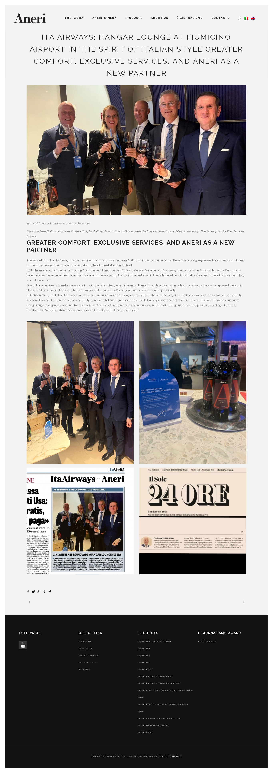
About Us (85, 641)
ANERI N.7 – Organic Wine (154, 641)
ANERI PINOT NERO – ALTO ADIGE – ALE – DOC (163, 707)
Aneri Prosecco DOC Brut (155, 676)
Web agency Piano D (168, 756)
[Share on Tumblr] (44, 591)
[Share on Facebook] (28, 591)
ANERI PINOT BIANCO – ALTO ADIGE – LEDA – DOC (165, 693)
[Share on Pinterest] (49, 591)
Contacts (85, 648)
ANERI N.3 (144, 655)
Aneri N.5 (144, 662)
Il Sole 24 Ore (81, 223)
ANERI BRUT (145, 669)
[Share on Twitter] (33, 591)
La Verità (34, 223)
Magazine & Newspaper (57, 223)
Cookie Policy (88, 662)
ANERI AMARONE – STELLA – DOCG (159, 718)
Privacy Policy (89, 655)
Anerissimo (146, 732)
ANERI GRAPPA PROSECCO (154, 725)
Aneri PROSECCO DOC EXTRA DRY (159, 683)
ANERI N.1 (144, 648)
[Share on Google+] (38, 591)
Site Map (84, 669)
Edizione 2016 (207, 641)
